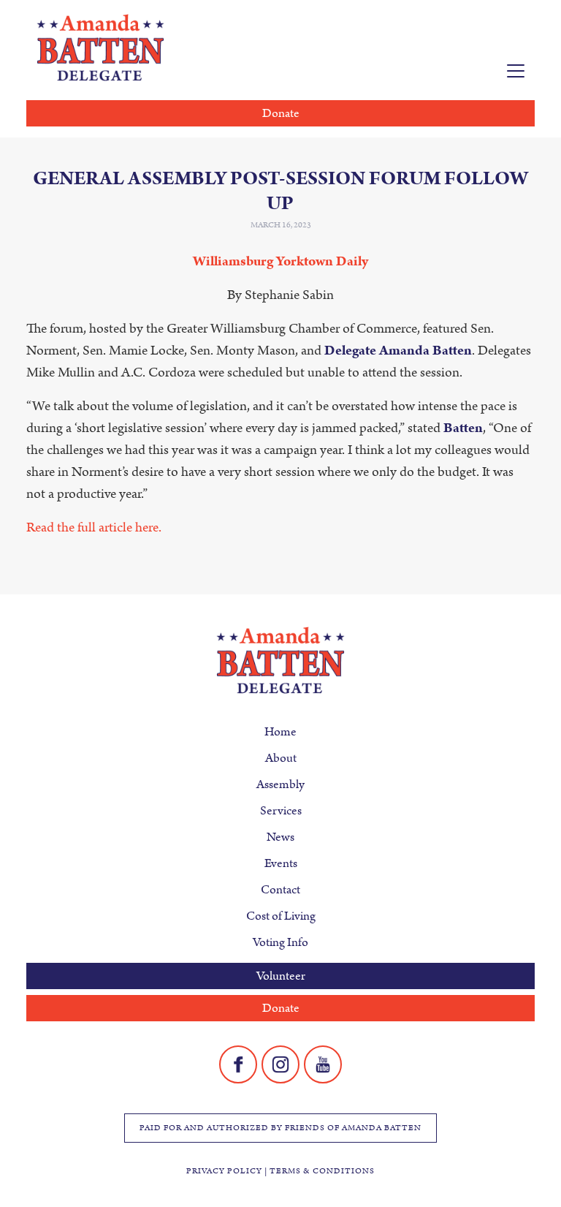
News (280, 837)
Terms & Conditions (322, 1171)
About (281, 758)
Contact (280, 889)
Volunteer (280, 976)
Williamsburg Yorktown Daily (280, 261)
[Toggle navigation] (516, 71)
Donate (280, 113)
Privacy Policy (224, 1171)
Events (280, 863)
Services (281, 811)
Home (280, 732)
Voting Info (280, 942)
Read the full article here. (93, 527)
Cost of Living (281, 916)
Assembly (280, 784)
